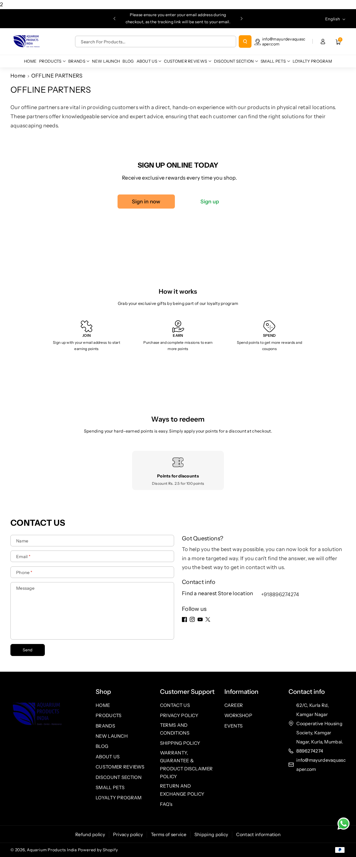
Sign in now (146, 201)
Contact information (258, 834)
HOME (103, 705)
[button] (338, 41)
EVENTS (233, 726)
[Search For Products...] (245, 41)
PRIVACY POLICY (179, 715)
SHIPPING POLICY (180, 743)
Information (241, 691)
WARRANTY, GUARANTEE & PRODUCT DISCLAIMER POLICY (186, 764)
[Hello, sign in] (323, 41)
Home (17, 76)
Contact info (307, 691)
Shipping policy (211, 834)
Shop (103, 691)
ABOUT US (108, 756)
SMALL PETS (110, 787)
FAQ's (166, 804)
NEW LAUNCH (112, 736)
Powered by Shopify (98, 849)
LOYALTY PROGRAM (119, 797)
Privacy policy (128, 834)
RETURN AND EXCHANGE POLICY (182, 789)
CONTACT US (175, 705)
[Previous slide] (114, 19)
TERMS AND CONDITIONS (174, 729)
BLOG (102, 746)
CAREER (233, 705)
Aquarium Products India (52, 849)
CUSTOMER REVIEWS (120, 767)
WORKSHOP (238, 715)
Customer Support (187, 691)
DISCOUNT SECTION (119, 777)
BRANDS (105, 726)
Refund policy (90, 834)
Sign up (209, 201)
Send (27, 649)
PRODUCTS (108, 715)
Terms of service (168, 834)
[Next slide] (241, 19)
